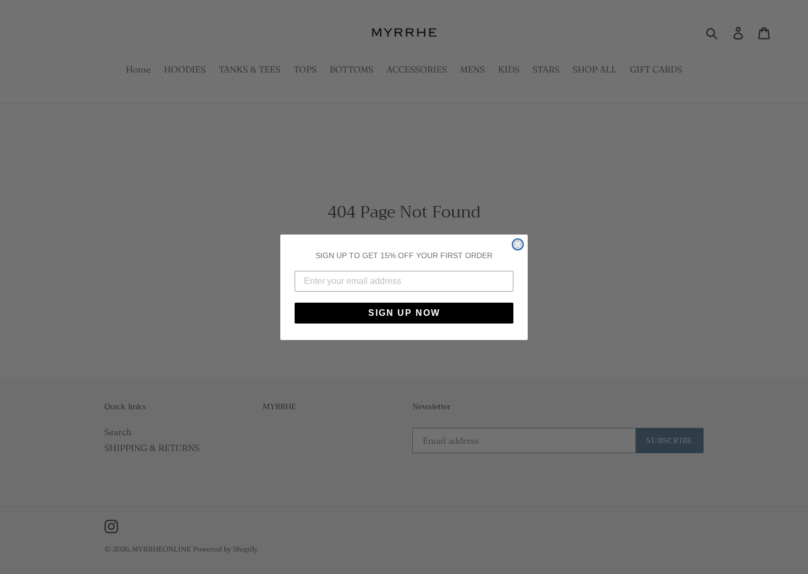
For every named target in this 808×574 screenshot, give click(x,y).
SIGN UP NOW (404, 312)
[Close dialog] (517, 244)
